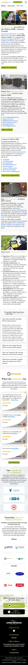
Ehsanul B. (18, 441)
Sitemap (14, 637)
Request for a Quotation (9, 67)
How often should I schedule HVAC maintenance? (12, 320)
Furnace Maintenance (10, 168)
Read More (14, 400)
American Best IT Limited (20, 662)
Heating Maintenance (10, 164)
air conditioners (19, 223)
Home (4, 5)
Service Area (11, 5)
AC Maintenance (8, 161)
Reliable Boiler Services (10, 120)
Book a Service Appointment (10, 175)
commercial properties (18, 152)
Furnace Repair (8, 166)
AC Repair (6, 159)
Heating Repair (8, 163)
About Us (7, 658)
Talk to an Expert (7, 129)
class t (20, 424)
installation (10, 40)
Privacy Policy (13, 658)
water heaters (16, 224)
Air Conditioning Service (11, 117)
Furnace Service (8, 119)
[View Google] (14, 630)
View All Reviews (14, 462)
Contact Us (16, 605)
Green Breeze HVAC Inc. (9, 34)
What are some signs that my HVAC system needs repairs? (12, 346)
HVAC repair (21, 39)
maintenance (5, 42)
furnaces (4, 224)
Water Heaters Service (10, 122)
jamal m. (19, 456)
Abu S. (20, 408)
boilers (9, 224)
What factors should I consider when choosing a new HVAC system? (12, 361)
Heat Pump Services (9, 126)
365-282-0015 (18, 2)
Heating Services (8, 124)
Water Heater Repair (9, 169)
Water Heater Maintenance (11, 171)
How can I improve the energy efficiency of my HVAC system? (12, 353)
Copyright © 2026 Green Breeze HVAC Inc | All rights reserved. (14, 660)
